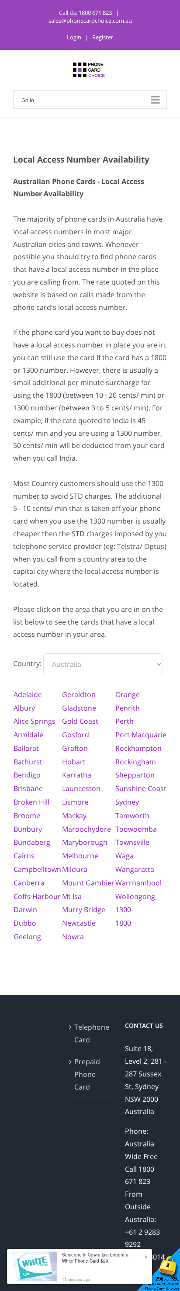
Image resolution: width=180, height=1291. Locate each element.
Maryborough (84, 842)
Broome (27, 815)
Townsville (132, 842)
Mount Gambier (88, 883)
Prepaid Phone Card (87, 1074)
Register (102, 37)
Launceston (81, 788)
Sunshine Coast (140, 788)
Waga (124, 856)
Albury (24, 708)
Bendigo (27, 775)
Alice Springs (34, 721)
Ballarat (26, 748)
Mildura (74, 869)
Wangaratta (134, 869)
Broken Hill (31, 802)
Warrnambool (138, 883)
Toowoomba (136, 829)
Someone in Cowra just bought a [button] (95, 1258)
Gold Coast (80, 721)
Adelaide (28, 694)
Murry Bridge (83, 909)
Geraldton (79, 694)
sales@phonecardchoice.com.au (90, 20)
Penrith (127, 708)
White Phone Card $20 (85, 1261)
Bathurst (28, 762)
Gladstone (79, 708)
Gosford (75, 734)
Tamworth (132, 815)
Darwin (25, 909)
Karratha (76, 775)
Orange (127, 694)
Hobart (74, 762)
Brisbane (28, 788)
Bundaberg (32, 842)
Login (74, 37)
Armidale (28, 734)
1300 (123, 909)
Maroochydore (86, 829)
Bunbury (28, 829)
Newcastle (79, 923)
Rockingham (135, 762)
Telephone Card (90, 1033)
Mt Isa (72, 896)
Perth (124, 721)
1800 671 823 (95, 13)
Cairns (24, 856)
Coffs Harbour (37, 896)
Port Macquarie (140, 734)
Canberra (29, 883)
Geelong (27, 936)
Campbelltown (37, 869)
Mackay (74, 815)
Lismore (75, 802)
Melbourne (80, 856)
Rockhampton (138, 748)
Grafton (75, 748)
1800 (123, 923)
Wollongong (135, 896)
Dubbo (25, 923)
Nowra (73, 936)
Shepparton (135, 775)
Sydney (127, 802)
